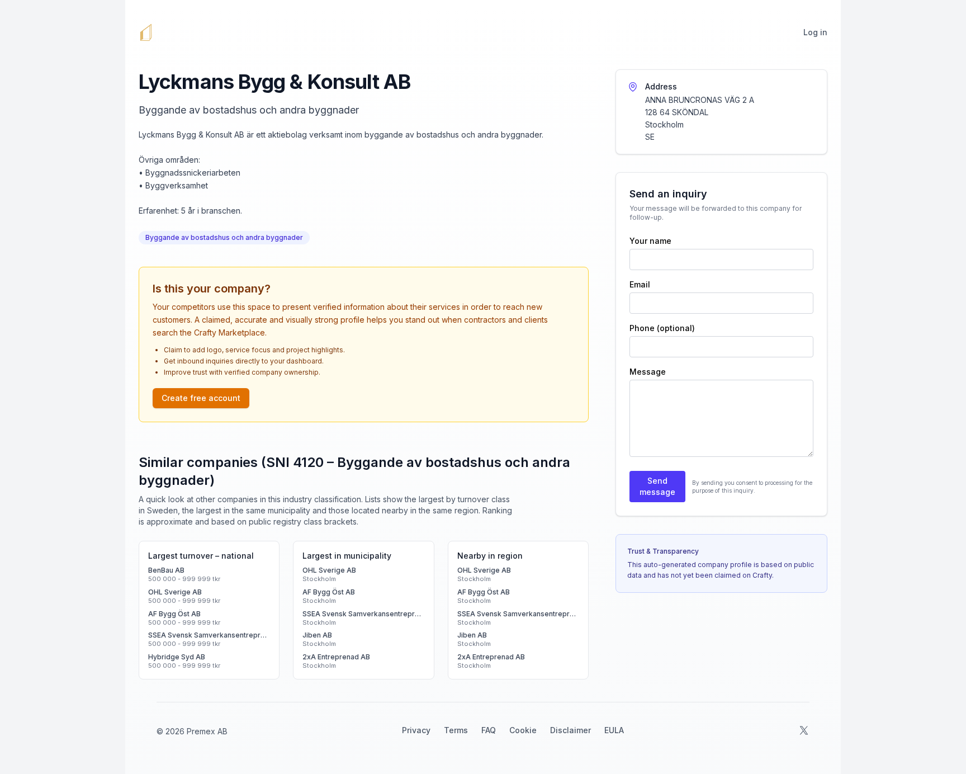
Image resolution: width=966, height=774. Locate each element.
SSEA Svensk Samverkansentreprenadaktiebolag (209, 635)
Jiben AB (317, 635)
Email (639, 284)
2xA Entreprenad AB (336, 657)
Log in (815, 32)
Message (647, 371)
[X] (803, 730)
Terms (456, 730)
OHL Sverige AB (175, 592)
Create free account (201, 398)
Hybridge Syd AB (176, 657)
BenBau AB (166, 570)
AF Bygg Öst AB (174, 614)
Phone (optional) (662, 328)
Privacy (416, 730)
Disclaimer (570, 730)
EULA (614, 730)
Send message (657, 486)
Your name (650, 241)
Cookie (523, 730)
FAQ (488, 730)
